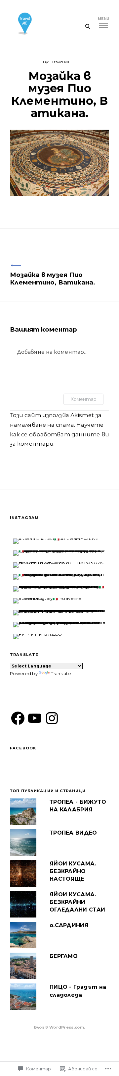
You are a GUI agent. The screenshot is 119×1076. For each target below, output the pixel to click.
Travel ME (61, 61)
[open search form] (87, 26)
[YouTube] (35, 718)
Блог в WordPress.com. (59, 1027)
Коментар (83, 399)
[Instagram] (52, 718)
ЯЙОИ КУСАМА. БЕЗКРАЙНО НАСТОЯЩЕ (73, 871)
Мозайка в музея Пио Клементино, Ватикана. (52, 278)
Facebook (23, 748)
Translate (61, 673)
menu (103, 19)
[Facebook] (18, 718)
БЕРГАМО (64, 956)
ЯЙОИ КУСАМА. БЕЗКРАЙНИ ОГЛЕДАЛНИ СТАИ (77, 902)
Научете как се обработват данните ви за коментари (59, 434)
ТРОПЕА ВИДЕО (73, 833)
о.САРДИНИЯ (69, 925)
